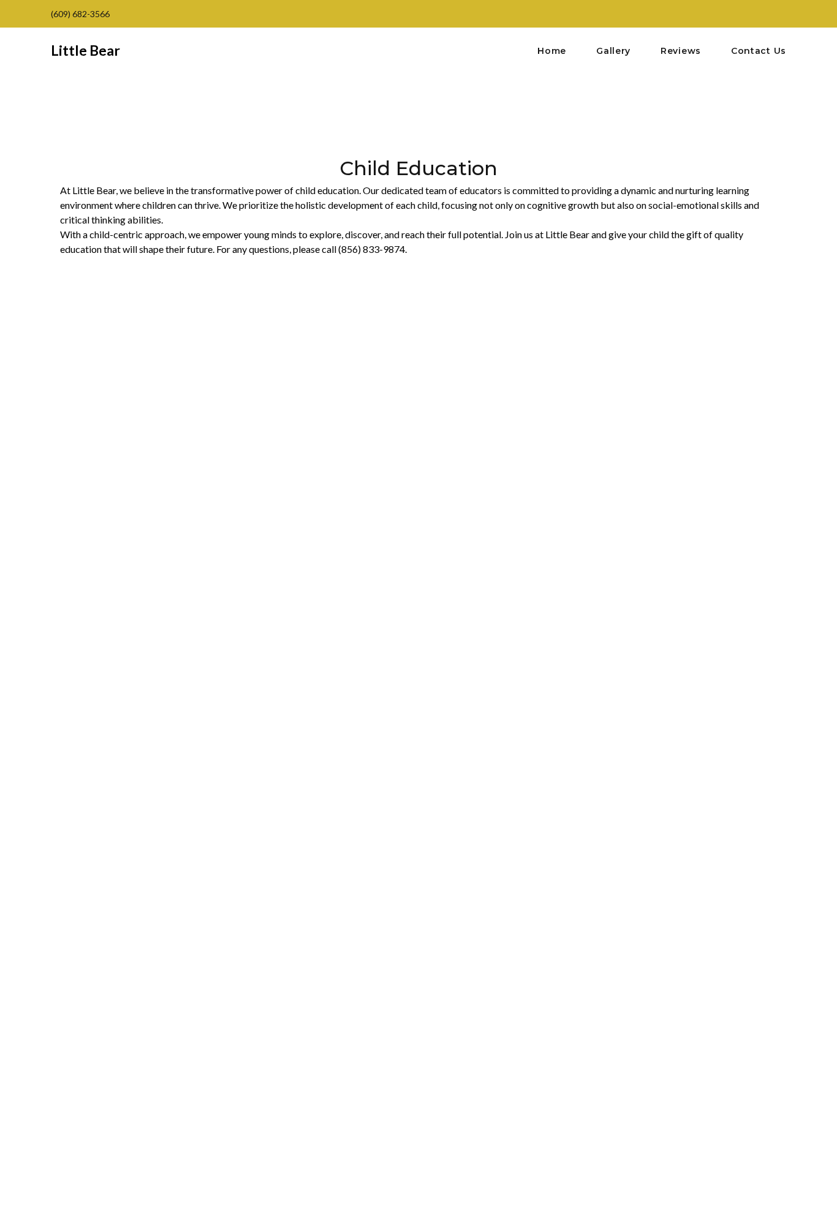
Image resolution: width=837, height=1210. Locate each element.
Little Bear (85, 50)
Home (551, 51)
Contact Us (758, 51)
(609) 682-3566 (80, 14)
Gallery (613, 51)
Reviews (681, 51)
